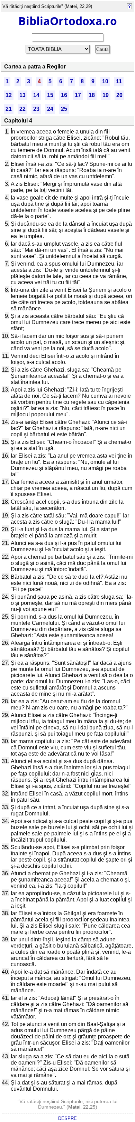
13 (22, 95)
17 (78, 95)
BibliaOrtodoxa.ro (67, 20)
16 (64, 95)
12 (9, 95)
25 (64, 109)
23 (36, 109)
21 (9, 109)
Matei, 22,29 (82, 1107)
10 (105, 81)
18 (92, 95)
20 (119, 95)
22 (22, 109)
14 (36, 95)
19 (105, 95)
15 (50, 95)
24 (50, 109)
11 (119, 81)
